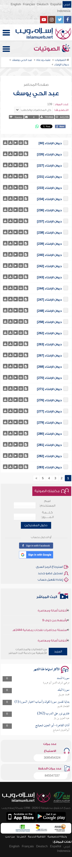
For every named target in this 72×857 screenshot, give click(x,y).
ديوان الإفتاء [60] (50, 143)
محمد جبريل (63, 695)
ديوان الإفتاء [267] (49, 355)
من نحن (10, 836)
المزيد (58, 651)
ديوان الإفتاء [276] (49, 400)
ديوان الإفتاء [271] (49, 389)
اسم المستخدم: (47, 503)
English (16, 4)
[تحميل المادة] (10, 142)
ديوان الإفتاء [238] (49, 232)
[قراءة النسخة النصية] (26, 142)
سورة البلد (63, 690)
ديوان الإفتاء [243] (49, 277)
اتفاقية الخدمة (36, 836)
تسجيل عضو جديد (50, 573)
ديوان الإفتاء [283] (49, 467)
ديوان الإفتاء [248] (49, 311)
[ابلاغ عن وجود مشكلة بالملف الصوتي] (5, 142)
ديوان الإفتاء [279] (49, 422)
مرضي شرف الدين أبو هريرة (56, 683)
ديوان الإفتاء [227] (49, 165)
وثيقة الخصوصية (57, 836)
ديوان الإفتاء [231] (49, 176)
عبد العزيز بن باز (61, 718)
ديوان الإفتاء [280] (49, 433)
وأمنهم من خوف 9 (54, 616)
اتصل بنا (21, 836)
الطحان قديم (63, 706)
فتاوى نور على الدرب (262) (53, 713)
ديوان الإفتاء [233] (49, 188)
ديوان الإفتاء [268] (49, 366)
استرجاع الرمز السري (49, 566)
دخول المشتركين (36, 525)
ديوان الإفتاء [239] (49, 243)
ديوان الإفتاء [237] (49, 221)
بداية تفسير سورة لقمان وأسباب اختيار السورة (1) (42, 701)
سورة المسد (63, 678)
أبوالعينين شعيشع (61, 730)
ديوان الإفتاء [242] (49, 266)
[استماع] (15, 142)
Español (55, 4)
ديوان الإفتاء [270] (49, 378)
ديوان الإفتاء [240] (49, 255)
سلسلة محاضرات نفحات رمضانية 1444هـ (39, 626)
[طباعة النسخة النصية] (20, 142)
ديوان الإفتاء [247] (49, 299)
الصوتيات (47, 48)
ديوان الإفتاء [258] (49, 322)
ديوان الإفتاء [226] (49, 154)
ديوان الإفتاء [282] (49, 456)
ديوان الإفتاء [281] (49, 445)
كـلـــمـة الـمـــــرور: (47, 515)
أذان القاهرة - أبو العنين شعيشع (52, 725)
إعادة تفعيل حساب (50, 579)
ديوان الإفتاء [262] (49, 333)
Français (29, 4)
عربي (67, 4)
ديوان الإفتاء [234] (49, 199)
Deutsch (42, 4)
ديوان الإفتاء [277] (49, 411)
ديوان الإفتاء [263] (49, 344)
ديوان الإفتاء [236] (49, 210)
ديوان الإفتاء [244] (49, 288)
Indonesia (63, 11)
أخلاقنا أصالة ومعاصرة (52, 606)
